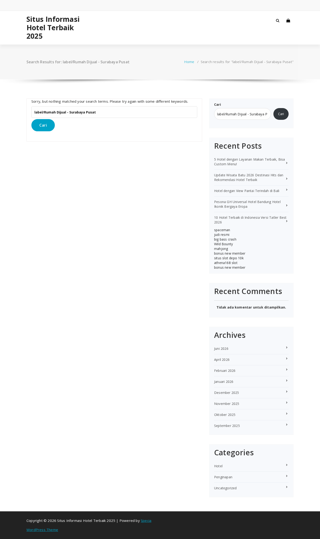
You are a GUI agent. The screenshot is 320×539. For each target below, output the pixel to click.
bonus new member (229, 253)
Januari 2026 (223, 381)
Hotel (218, 466)
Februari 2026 (225, 370)
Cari (217, 104)
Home (189, 61)
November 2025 (226, 403)
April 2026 (222, 359)
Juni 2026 (221, 348)
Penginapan (223, 477)
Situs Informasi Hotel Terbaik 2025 (53, 27)
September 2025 (227, 425)
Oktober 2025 (224, 414)
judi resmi (221, 234)
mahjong (221, 248)
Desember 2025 (226, 392)
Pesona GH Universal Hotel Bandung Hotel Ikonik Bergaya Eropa (247, 204)
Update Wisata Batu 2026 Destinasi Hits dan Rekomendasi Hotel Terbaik (248, 177)
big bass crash (225, 239)
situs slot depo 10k (229, 258)
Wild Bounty (223, 244)
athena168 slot (226, 262)
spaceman (222, 230)
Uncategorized (225, 488)
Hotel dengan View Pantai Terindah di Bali (246, 190)
